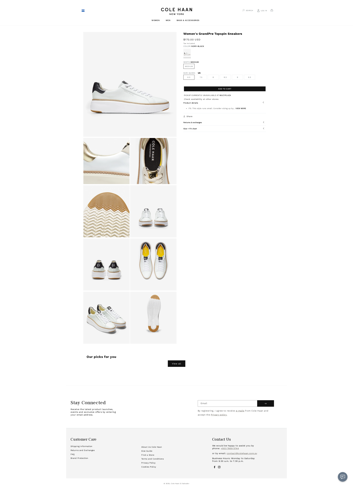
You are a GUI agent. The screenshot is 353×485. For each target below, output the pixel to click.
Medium (189, 66)
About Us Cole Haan (151, 447)
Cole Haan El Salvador (180, 483)
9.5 (249, 77)
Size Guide (146, 451)
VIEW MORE (241, 108)
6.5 (188, 77)
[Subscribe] (265, 403)
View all (176, 363)
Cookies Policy (148, 467)
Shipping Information (81, 446)
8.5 (225, 77)
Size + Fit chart (190, 129)
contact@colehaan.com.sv (242, 453)
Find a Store (147, 455)
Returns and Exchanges (83, 450)
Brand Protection (79, 458)
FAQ (73, 454)
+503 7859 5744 (230, 448)
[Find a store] (83, 11)
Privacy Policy (148, 463)
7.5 (201, 77)
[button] (156, 20)
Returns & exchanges (192, 122)
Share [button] (189, 116)
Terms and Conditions (152, 459)
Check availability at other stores (201, 99)
